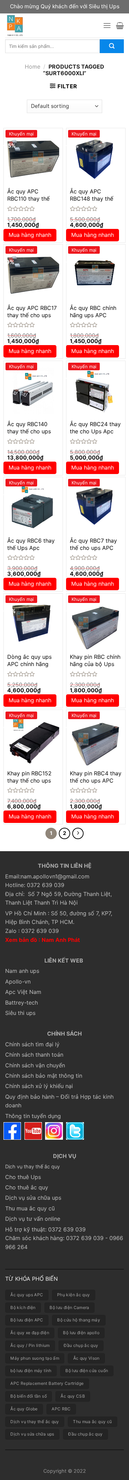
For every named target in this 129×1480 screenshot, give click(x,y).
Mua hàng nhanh (30, 234)
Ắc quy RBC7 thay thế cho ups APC (93, 544)
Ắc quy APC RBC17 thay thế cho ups (32, 311)
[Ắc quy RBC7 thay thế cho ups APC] (96, 507)
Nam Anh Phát (61, 939)
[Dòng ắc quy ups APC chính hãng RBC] (33, 623)
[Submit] (112, 46)
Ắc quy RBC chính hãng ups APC (93, 311)
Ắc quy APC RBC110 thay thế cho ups (28, 198)
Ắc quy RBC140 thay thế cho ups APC (29, 431)
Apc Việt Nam (23, 991)
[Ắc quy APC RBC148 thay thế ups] (96, 158)
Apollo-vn (18, 981)
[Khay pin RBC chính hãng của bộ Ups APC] (96, 623)
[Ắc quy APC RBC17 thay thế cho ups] (33, 274)
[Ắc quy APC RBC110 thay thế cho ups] (33, 158)
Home (32, 66)
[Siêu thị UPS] (49, 25)
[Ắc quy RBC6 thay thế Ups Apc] (33, 507)
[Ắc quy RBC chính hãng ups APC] (96, 274)
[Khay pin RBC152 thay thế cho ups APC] (33, 739)
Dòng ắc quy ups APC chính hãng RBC (29, 664)
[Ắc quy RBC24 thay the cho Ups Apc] (96, 390)
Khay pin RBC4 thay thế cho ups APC (95, 777)
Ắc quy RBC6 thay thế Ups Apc (31, 544)
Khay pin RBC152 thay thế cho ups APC (29, 780)
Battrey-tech (21, 1002)
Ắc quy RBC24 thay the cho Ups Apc (95, 428)
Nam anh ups (22, 970)
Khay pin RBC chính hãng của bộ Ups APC (95, 664)
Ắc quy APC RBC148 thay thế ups (91, 198)
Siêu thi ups (20, 1012)
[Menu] (107, 25)
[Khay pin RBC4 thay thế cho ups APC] (96, 739)
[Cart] (120, 25)
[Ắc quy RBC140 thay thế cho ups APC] (33, 390)
